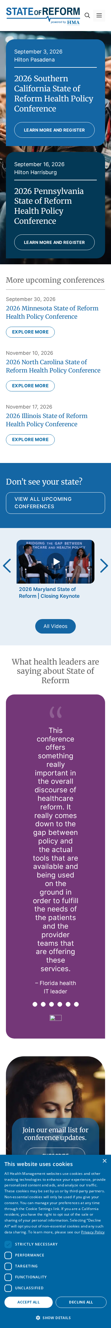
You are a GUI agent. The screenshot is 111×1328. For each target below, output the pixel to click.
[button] (87, 16)
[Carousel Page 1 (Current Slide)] (35, 1004)
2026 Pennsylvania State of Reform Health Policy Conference (49, 206)
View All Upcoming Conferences (43, 503)
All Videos (55, 626)
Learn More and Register (54, 129)
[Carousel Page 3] (51, 1004)
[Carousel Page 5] (68, 1004)
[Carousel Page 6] (76, 1004)
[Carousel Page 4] (59, 1004)
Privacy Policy (92, 1232)
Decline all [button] (81, 1302)
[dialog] (55, 1241)
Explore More (30, 332)
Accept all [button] (28, 1302)
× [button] (104, 1161)
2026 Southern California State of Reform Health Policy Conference (53, 93)
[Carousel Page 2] (43, 1004)
